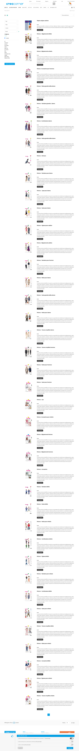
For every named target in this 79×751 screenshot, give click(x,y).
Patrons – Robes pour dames (44, 277)
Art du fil (30, 7)
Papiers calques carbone (43, 20)
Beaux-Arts (24, 7)
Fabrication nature (7, 53)
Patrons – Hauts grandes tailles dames (46, 295)
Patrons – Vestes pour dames (44, 312)
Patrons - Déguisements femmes (44, 434)
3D (48, 7)
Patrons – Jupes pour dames (44, 190)
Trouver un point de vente (10, 63)
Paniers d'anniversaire (71, 1)
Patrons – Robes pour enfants (44, 643)
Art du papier (36, 7)
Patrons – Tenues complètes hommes (46, 347)
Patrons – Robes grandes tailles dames (46, 86)
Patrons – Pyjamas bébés (43, 556)
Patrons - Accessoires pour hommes (45, 68)
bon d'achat (6, 49)
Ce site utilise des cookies (22, 735)
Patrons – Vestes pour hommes (44, 364)
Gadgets (6, 55)
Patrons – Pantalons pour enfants (45, 573)
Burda (38, 24)
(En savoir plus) (47, 738)
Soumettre (20, 747)
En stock (7, 38)
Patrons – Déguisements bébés (44, 34)
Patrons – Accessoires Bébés (43, 661)
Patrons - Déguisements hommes (45, 452)
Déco (41, 7)
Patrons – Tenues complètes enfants (45, 695)
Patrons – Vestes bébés (42, 504)
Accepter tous (70, 748)
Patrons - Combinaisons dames (44, 121)
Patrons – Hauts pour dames (43, 208)
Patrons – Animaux (41, 155)
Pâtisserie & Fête (53, 7)
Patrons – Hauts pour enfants (44, 608)
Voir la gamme (40, 29)
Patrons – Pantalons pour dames (44, 173)
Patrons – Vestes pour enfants (44, 521)
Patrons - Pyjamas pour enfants (44, 678)
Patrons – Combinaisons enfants (44, 539)
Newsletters (55, 1)
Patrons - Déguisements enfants (44, 51)
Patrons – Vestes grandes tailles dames (46, 138)
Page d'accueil (72, 10)
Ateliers (30, 1)
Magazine (46, 1)
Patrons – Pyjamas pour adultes (44, 225)
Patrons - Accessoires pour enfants (45, 417)
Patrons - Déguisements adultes (44, 243)
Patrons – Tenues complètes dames (45, 330)
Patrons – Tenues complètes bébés (45, 626)
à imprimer (6, 42)
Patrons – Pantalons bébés (43, 486)
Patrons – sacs (40, 399)
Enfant (44, 7)
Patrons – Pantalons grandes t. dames (46, 103)
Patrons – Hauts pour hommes (44, 382)
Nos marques (38, 1)
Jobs (62, 1)
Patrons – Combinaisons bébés (44, 591)
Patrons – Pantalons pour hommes (45, 260)
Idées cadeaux (7, 56)
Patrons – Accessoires (42, 469)
